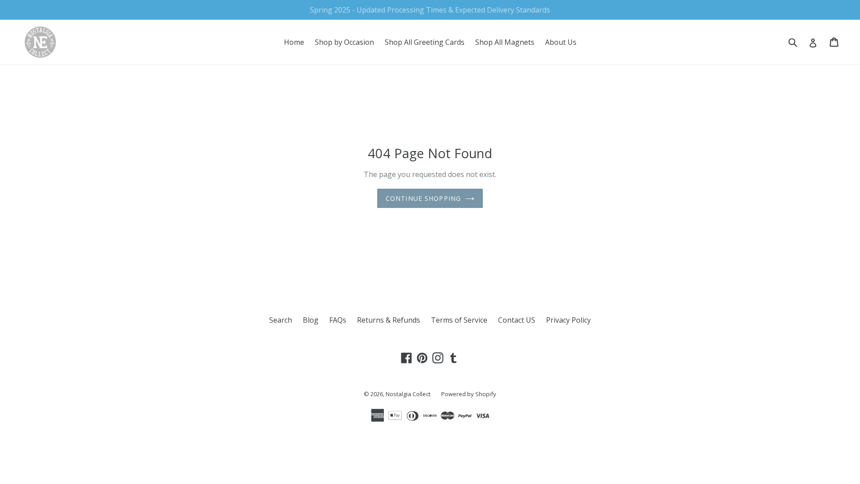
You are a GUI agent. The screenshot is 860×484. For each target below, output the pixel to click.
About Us (560, 42)
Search (280, 320)
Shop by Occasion (344, 42)
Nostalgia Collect (408, 394)
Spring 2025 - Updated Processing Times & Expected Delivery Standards (430, 10)
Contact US (516, 320)
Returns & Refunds (388, 320)
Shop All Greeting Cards (424, 42)
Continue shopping (423, 198)
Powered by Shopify (468, 394)
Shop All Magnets (504, 42)
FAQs (337, 320)
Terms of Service (459, 320)
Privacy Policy (568, 320)
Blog (310, 320)
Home (294, 42)
